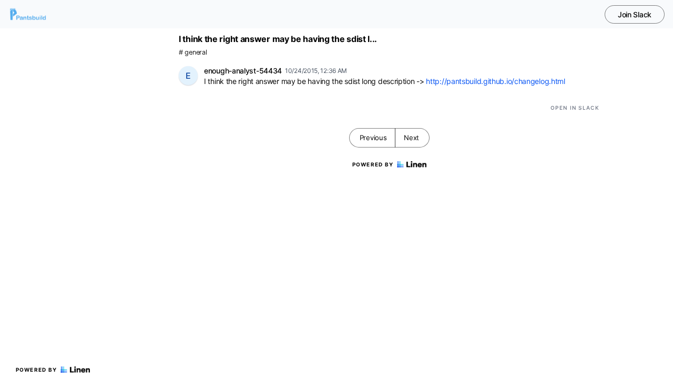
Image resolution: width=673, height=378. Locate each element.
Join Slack (634, 14)
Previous (373, 137)
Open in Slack (574, 107)
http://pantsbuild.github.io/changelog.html (495, 81)
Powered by (36, 369)
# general (193, 52)
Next (411, 137)
